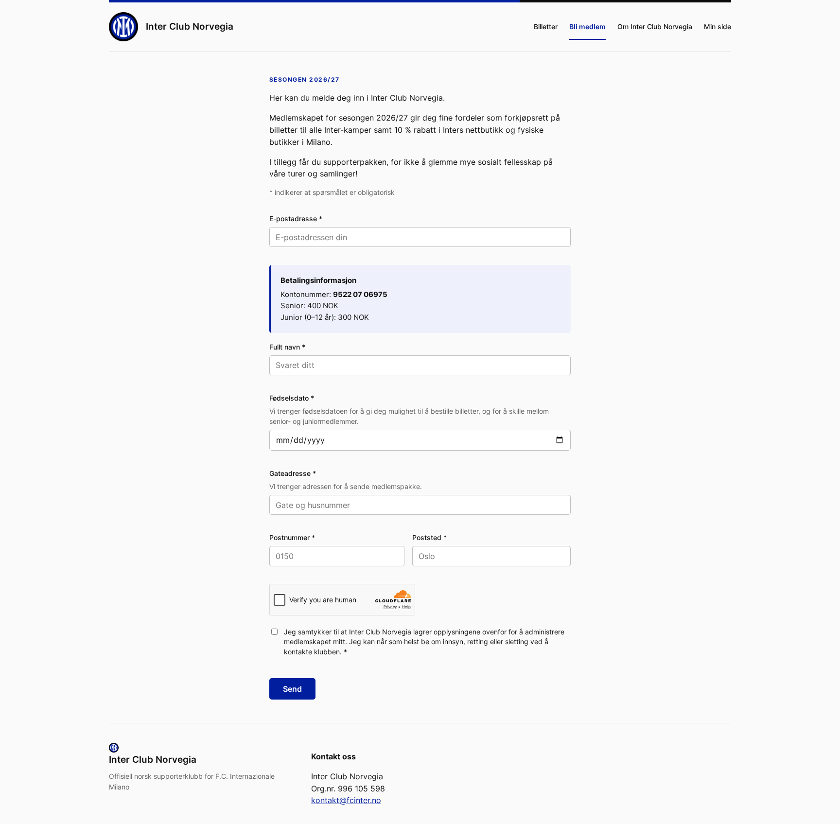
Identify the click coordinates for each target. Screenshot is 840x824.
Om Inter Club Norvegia (654, 26)
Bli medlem (587, 26)
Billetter (546, 26)
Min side (717, 26)
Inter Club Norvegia (189, 26)
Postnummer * (292, 537)
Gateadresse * (292, 473)
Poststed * (429, 537)
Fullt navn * (287, 347)
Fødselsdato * (291, 398)
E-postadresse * (295, 218)
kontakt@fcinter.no (346, 800)
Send (292, 689)
